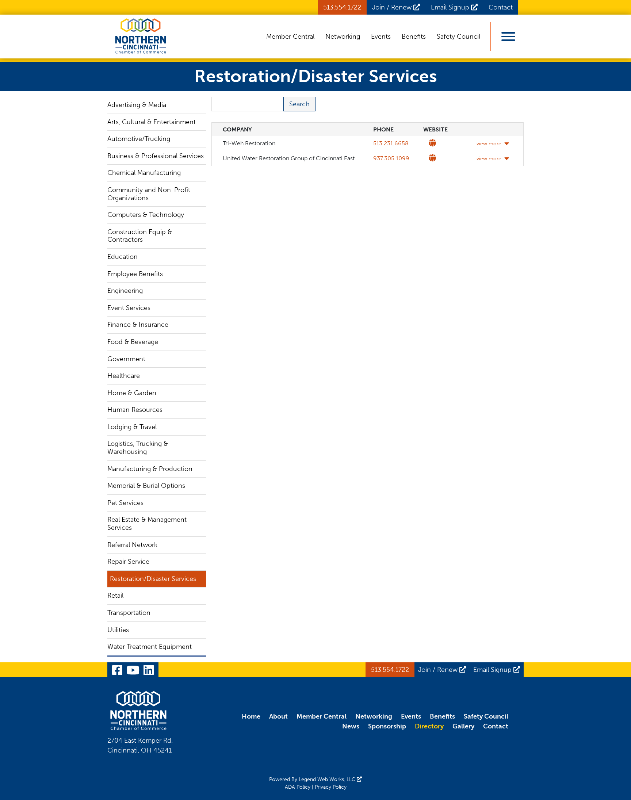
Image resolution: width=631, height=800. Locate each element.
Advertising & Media (136, 105)
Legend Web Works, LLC (328, 779)
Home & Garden (131, 393)
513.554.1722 (342, 7)
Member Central (290, 36)
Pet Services (125, 503)
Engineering (125, 291)
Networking (342, 36)
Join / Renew (392, 7)
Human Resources (134, 410)
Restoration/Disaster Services (153, 579)
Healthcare (123, 376)
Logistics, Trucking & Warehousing (137, 448)
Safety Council (458, 36)
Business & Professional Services (155, 156)
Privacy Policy (331, 787)
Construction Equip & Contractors (139, 236)
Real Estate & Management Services (147, 524)
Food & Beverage (132, 342)
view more (489, 144)
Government (126, 359)
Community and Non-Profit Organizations (148, 194)
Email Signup (451, 7)
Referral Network (132, 545)
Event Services (128, 308)
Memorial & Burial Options (146, 486)
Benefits (414, 36)
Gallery (463, 726)
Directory (429, 726)
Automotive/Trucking (138, 139)
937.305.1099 (391, 158)
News (350, 726)
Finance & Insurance (137, 325)
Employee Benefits (135, 274)
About (278, 716)
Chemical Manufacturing (144, 173)
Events (381, 36)
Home (251, 716)
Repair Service (128, 562)
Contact (501, 7)
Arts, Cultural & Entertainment (151, 122)
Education (122, 257)
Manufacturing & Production (149, 469)
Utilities (118, 630)
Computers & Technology (145, 215)
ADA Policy (297, 787)
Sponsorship (387, 726)
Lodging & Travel (132, 427)
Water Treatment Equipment (149, 647)
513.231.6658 (391, 143)
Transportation (128, 613)
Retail (115, 596)
